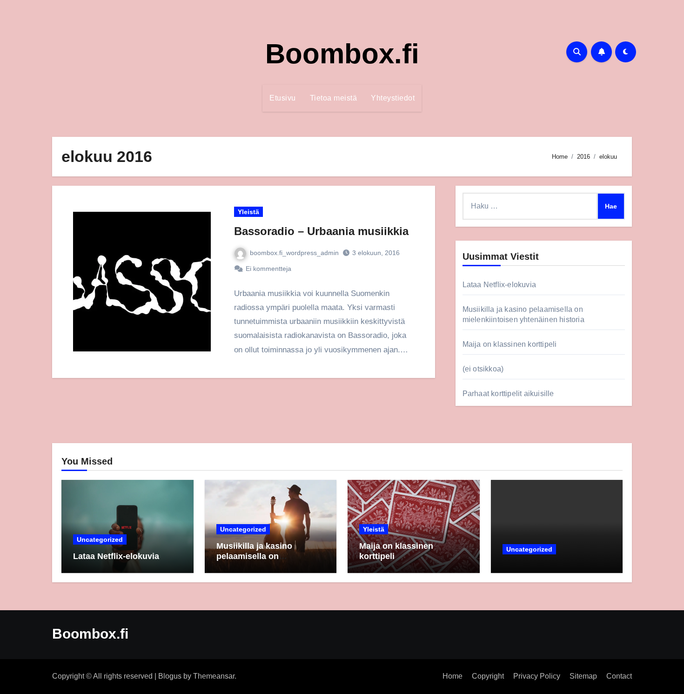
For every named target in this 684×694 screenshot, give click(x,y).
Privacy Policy (536, 676)
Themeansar (214, 676)
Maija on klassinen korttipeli (510, 344)
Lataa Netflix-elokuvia (499, 285)
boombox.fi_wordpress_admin (294, 252)
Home (453, 676)
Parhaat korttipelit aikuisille (508, 394)
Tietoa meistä (333, 98)
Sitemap (583, 676)
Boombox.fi (342, 53)
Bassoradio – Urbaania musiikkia (321, 231)
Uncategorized (100, 539)
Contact (619, 676)
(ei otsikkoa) (483, 369)
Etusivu (282, 98)
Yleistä (248, 212)
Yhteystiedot (393, 98)
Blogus (169, 676)
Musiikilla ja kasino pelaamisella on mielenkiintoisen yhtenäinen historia (254, 561)
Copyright (488, 676)
